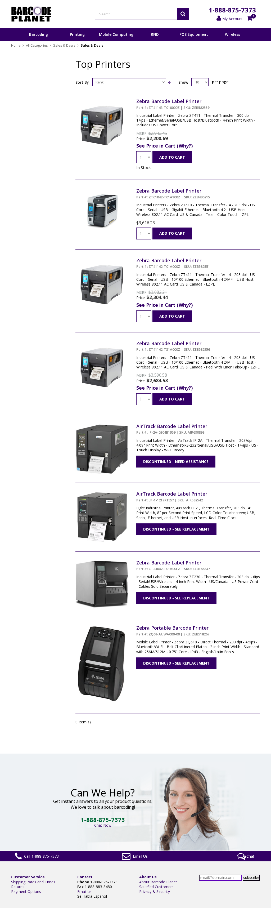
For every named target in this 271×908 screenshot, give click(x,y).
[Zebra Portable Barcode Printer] (101, 627)
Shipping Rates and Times (33, 881)
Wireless (232, 34)
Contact (85, 876)
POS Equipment (193, 34)
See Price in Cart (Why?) (164, 146)
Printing (77, 34)
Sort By (82, 82)
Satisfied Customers (156, 886)
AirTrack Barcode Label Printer (171, 429)
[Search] (183, 14)
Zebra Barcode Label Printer (172, 104)
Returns (17, 886)
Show (183, 82)
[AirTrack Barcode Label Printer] (101, 425)
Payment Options (26, 891)
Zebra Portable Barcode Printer (172, 630)
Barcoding (38, 34)
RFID (155, 34)
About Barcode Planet (158, 881)
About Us (148, 876)
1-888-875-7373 (232, 10)
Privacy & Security (154, 891)
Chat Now (102, 825)
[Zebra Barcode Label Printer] (101, 100)
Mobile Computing (116, 34)
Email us (84, 891)
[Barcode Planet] (31, 14)
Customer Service (28, 876)
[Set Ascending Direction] (169, 82)
